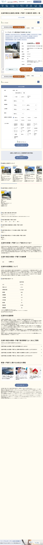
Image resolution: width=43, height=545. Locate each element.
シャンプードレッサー (9, 36)
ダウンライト (24, 39)
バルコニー (35, 36)
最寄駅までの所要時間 (8, 117)
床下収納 (30, 36)
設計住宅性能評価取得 (30, 37)
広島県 (14, 90)
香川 (14, 221)
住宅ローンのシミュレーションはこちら (8, 214)
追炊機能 (18, 39)
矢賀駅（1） (3, 239)
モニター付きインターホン (15, 34)
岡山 (2, 221)
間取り (5, 112)
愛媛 (18, 221)
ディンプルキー (25, 36)
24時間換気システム (9, 37)
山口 (10, 221)
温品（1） (2, 226)
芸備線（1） (3, 232)
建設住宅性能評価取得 (9, 39)
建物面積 (5, 104)
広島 (6, 221)
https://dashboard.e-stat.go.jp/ (8, 312)
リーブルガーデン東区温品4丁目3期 (15, 32)
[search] (21, 17)
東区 (16, 90)
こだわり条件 (6, 123)
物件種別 (5, 96)
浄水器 (40, 34)
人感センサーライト (18, 36)
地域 (5, 90)
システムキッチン (34, 34)
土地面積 (5, 108)
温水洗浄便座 (23, 34)
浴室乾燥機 (7, 34)
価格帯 (5, 100)
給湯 (15, 39)
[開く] (21, 346)
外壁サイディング (23, 37)
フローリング (16, 37)
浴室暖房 (28, 34)
